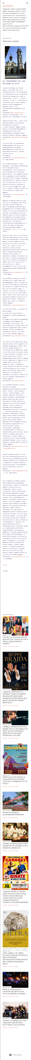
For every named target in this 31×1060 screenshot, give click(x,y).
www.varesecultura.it (17, 112)
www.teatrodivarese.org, (19, 157)
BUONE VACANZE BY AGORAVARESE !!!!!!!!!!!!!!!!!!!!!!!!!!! (13, 813)
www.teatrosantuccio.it (19, 305)
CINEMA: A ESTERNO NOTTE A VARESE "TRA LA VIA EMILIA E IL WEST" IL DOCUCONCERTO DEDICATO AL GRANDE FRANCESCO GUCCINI (15, 731)
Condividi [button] (5, 565)
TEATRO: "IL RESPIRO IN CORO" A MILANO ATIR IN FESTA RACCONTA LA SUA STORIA (15, 1022)
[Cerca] (27, 2)
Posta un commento (13, 646)
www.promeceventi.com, (19, 556)
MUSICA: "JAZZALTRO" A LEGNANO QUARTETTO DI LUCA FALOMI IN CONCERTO (14, 991)
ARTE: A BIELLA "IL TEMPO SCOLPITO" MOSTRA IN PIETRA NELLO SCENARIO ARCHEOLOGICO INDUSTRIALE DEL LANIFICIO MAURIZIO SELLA (15, 958)
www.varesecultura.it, (19, 446)
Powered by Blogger (17, 1054)
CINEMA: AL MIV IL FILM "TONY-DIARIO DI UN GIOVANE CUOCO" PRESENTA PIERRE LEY (15, 846)
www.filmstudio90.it (18, 380)
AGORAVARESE (8, 6)
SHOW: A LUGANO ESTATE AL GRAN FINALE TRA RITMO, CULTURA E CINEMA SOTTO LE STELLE (15, 780)
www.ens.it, (15, 229)
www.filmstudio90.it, (18, 194)
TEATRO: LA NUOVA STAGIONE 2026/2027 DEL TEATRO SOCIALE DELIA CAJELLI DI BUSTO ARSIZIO (15, 640)
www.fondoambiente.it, (18, 272)
